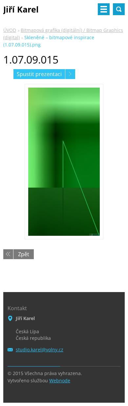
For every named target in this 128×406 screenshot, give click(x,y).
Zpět (23, 254)
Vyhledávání (119, 9)
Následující (70, 74)
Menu (104, 9)
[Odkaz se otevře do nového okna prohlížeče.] (64, 161)
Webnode (59, 380)
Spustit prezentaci (39, 74)
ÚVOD (9, 30)
